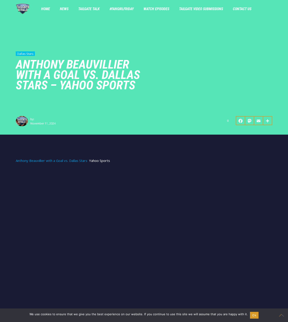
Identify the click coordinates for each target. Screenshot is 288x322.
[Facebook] (240, 120)
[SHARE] (267, 120)
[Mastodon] (249, 120)
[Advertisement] (144, 201)
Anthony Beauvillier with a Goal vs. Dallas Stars (51, 161)
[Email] (258, 120)
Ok (254, 315)
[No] (282, 315)
